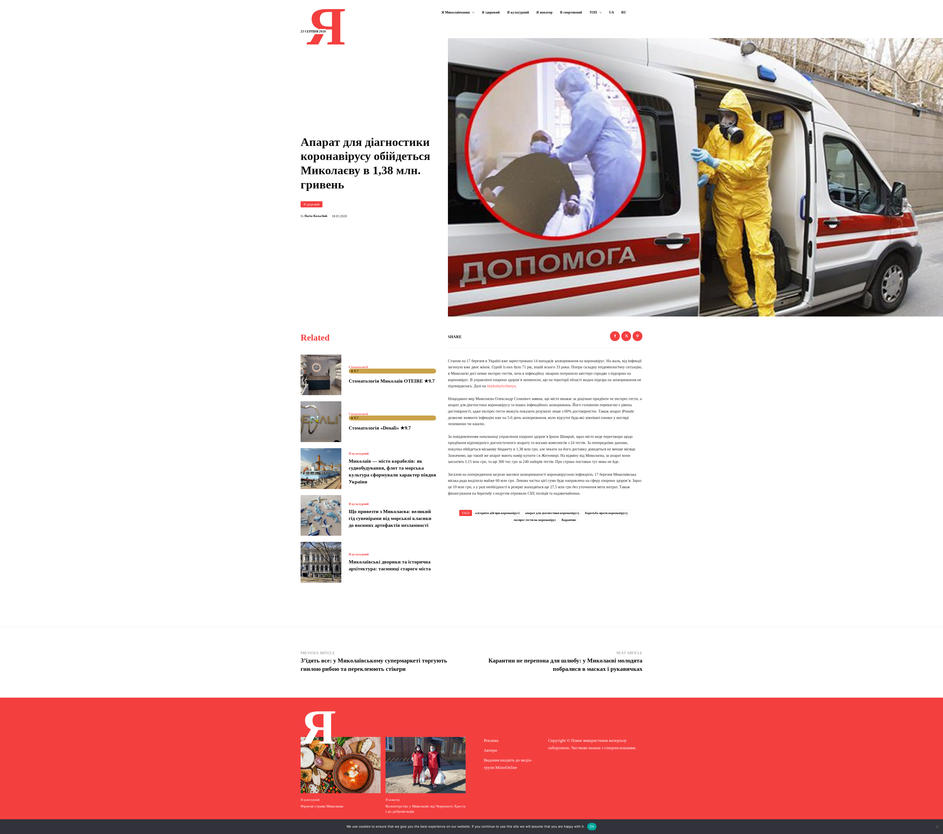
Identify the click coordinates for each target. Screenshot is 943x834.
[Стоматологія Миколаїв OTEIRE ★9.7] (321, 375)
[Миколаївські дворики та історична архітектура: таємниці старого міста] (321, 562)
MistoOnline (506, 767)
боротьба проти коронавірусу (606, 513)
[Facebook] (615, 336)
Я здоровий (311, 204)
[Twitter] (626, 336)
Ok (592, 826)
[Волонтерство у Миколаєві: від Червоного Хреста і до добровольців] (426, 765)
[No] (936, 826)
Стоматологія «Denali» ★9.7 (380, 428)
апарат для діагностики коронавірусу (552, 513)
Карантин (569, 520)
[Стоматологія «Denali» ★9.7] (321, 421)
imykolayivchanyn (501, 386)
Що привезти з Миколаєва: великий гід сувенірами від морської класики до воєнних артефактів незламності (390, 518)
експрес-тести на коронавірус (535, 520)
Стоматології (358, 367)
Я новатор (393, 799)
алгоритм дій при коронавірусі (497, 513)
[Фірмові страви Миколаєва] (341, 765)
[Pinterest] (637, 336)
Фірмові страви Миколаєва (322, 806)
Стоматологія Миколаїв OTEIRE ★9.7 (392, 381)
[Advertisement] (545, 567)
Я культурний (359, 453)
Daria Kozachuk (316, 215)
